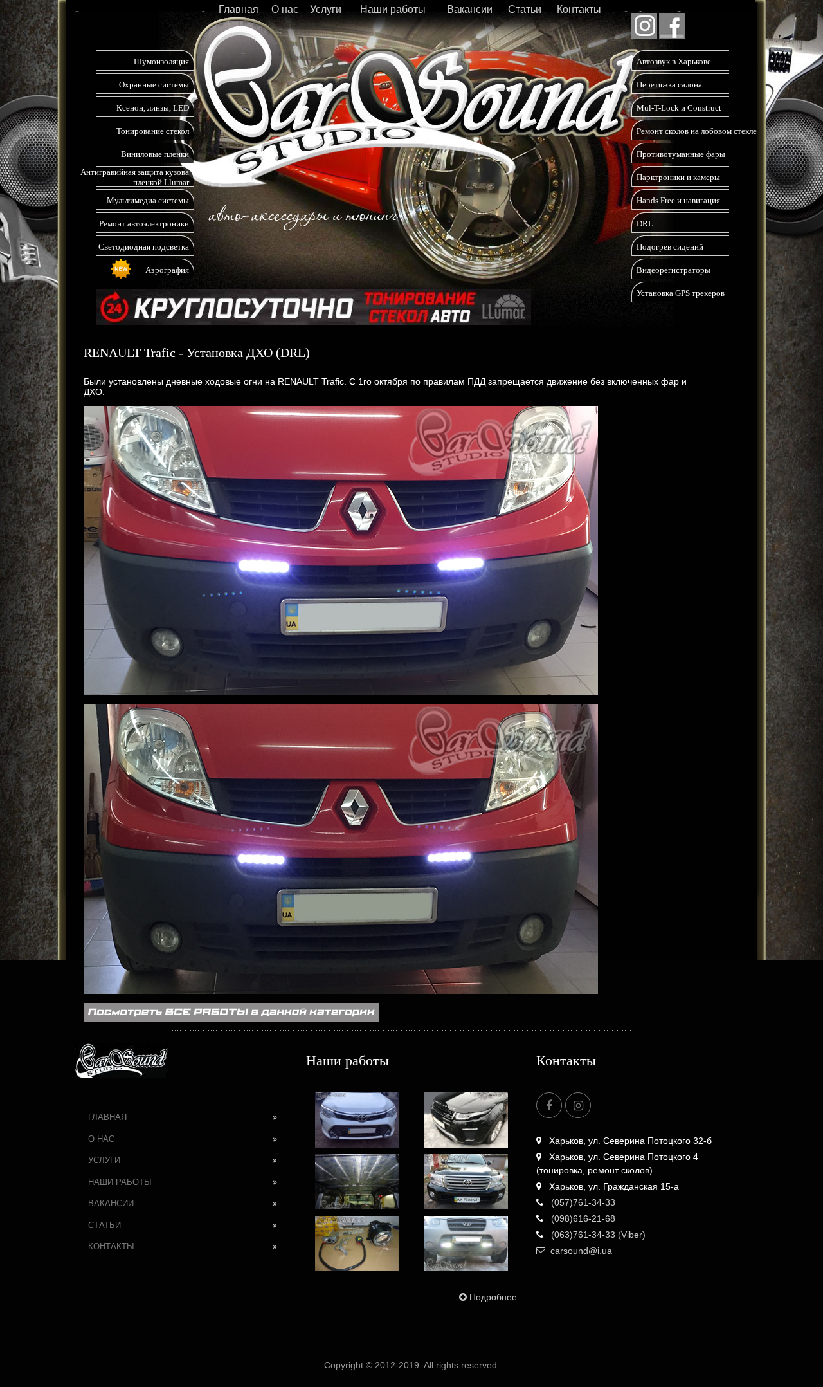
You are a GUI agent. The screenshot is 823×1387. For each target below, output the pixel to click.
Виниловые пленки (155, 154)
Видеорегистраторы (673, 270)
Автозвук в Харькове (674, 61)
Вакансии (470, 9)
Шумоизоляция (161, 61)
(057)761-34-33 (581, 1202)
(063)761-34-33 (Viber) (597, 1234)
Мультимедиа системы (148, 200)
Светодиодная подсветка (143, 247)
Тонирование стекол (152, 131)
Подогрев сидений (670, 247)
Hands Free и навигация (678, 200)
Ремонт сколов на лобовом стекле (697, 131)
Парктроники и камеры (678, 177)
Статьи (524, 9)
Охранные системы (154, 84)
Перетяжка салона (669, 84)
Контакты (579, 9)
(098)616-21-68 (581, 1218)
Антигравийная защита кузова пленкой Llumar (134, 177)
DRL (645, 223)
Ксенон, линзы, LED (152, 108)
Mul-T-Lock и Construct (679, 108)
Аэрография (167, 270)
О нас (284, 9)
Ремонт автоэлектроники (144, 223)
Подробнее (493, 1297)
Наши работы (393, 9)
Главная (238, 9)
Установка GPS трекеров (681, 293)
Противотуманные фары (681, 154)
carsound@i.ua (581, 1250)
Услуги (325, 9)
